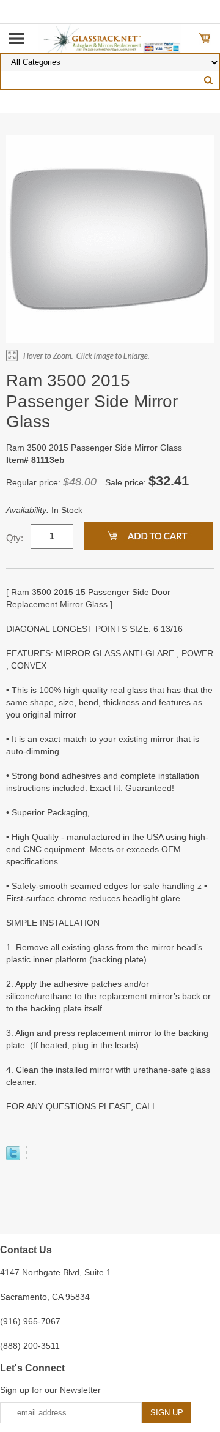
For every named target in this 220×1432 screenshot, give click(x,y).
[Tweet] (13, 1157)
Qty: (14, 538)
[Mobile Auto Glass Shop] (110, 38)
